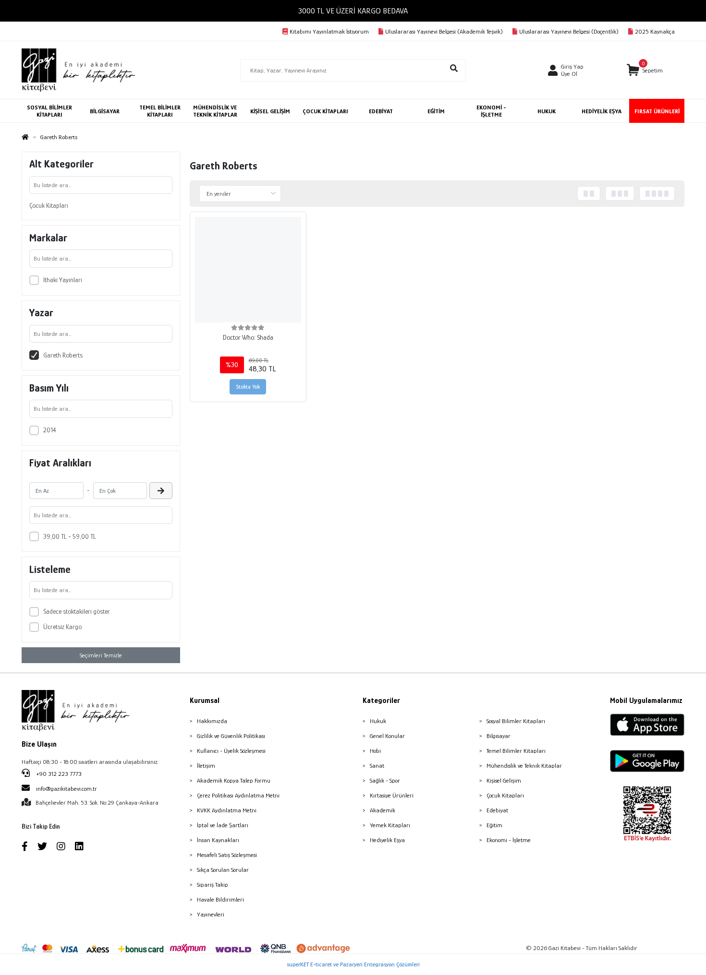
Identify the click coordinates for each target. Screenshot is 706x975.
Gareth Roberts (63, 355)
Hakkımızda (212, 721)
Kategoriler (381, 700)
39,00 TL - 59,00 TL (69, 536)
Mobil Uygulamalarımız (646, 700)
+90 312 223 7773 (58, 773)
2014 (49, 430)
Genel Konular (387, 735)
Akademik (382, 810)
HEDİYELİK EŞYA (601, 111)
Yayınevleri (210, 914)
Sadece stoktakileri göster (76, 611)
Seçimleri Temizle (101, 655)
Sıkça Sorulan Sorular (223, 869)
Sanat (377, 765)
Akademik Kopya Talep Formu (233, 780)
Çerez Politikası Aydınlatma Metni (238, 795)
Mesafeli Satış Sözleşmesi (227, 854)
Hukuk (378, 721)
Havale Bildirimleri (220, 899)
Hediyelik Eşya (387, 840)
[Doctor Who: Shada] (248, 270)
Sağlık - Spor (385, 780)
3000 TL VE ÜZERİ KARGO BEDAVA (353, 10)
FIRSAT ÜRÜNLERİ (657, 111)
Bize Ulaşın (39, 744)
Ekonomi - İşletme (509, 840)
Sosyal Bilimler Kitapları (516, 721)
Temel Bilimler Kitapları (516, 750)
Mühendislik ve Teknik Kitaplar (524, 765)
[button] (644, 70)
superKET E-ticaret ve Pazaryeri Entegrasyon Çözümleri (353, 964)
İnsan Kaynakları (218, 840)
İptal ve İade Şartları (222, 825)
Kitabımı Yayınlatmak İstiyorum (329, 31)
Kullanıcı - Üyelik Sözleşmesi (231, 750)
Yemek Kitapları (390, 825)
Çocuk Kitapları (48, 205)
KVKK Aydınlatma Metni (226, 810)
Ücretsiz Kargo (62, 626)
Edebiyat (497, 810)
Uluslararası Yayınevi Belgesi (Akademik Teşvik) (444, 31)
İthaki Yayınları (62, 280)
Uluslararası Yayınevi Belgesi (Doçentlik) (569, 31)
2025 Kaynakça (655, 31)
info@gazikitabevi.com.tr (66, 788)
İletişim (206, 765)
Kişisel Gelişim (504, 780)
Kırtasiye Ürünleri (392, 795)
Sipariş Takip (212, 884)
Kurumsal (204, 700)
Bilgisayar (499, 735)
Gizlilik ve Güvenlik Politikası (231, 735)
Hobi (375, 750)
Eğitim (494, 825)
